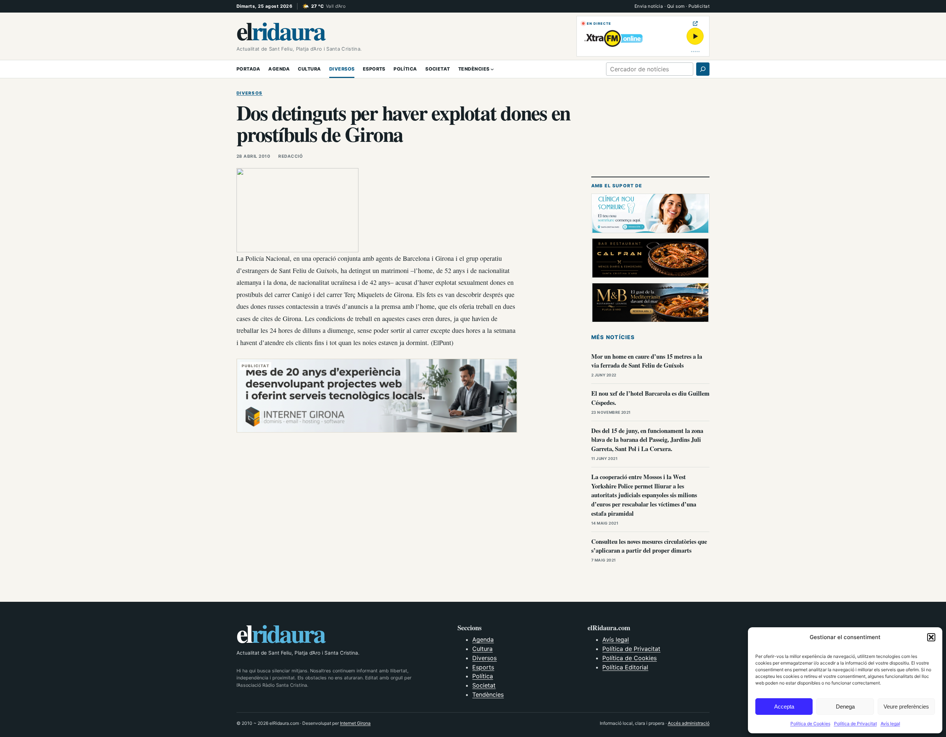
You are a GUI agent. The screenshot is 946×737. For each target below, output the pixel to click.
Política (482, 676)
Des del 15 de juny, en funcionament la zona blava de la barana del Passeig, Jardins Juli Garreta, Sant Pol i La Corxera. (647, 440)
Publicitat (699, 6)
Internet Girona (355, 723)
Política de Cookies (810, 723)
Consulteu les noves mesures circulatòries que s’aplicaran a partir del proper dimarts (649, 546)
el (280, 30)
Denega (845, 706)
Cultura (482, 648)
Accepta (784, 706)
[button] (931, 637)
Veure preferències (906, 706)
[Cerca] (703, 69)
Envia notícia (648, 6)
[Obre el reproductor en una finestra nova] (695, 23)
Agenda (483, 639)
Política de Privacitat (855, 723)
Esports (483, 667)
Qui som (676, 6)
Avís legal (890, 723)
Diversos (249, 93)
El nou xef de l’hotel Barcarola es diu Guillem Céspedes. (650, 398)
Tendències (488, 694)
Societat (484, 685)
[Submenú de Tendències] (492, 69)
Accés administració (689, 723)
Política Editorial (625, 667)
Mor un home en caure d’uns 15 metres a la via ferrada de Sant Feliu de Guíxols (646, 361)
